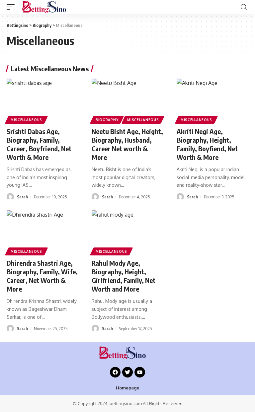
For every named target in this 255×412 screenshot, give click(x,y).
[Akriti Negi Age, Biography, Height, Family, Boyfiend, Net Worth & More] (212, 100)
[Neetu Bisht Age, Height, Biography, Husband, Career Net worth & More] (127, 100)
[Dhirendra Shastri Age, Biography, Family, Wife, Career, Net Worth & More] (42, 231)
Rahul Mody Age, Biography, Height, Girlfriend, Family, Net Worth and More (123, 276)
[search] (243, 7)
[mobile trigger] (12, 7)
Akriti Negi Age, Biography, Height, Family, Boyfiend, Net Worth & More (207, 144)
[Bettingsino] (49, 7)
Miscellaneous (26, 120)
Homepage (127, 387)
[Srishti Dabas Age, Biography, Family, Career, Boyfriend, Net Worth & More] (42, 100)
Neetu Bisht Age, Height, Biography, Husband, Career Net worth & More (127, 144)
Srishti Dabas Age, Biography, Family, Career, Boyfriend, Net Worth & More (39, 144)
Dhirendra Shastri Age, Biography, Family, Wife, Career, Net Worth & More (42, 276)
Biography (107, 120)
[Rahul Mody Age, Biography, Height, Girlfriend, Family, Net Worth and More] (127, 231)
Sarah (22, 196)
